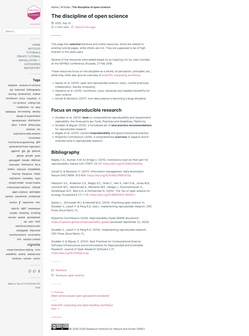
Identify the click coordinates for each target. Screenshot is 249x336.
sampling (24, 213)
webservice (33, 254)
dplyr (14, 124)
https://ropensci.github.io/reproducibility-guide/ (80, 221)
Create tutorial (28, 56)
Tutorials (33, 52)
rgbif (23, 208)
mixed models (32, 182)
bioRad (36, 94)
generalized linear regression (24, 146)
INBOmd (35, 160)
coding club (34, 102)
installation (34, 169)
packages (35, 191)
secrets (12, 217)
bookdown (12, 98)
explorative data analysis (27, 133)
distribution (34, 120)
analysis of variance (29, 85)
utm (19, 239)
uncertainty (34, 234)
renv (38, 202)
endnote (30, 129)
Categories (32, 64)
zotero (36, 258)
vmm (37, 249)
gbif (38, 142)
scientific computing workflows (121, 75)
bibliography (33, 89)
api (11, 89)
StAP (37, 221)
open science (20, 191)
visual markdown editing (20, 249)
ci (39, 98)
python (13, 202)
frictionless (34, 138)
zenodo (27, 258)
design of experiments (28, 116)
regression (28, 202)
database (11, 111)
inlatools (21, 169)
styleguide (22, 230)
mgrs (37, 178)
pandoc (9, 196)
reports (15, 208)
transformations (17, 234)
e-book (23, 124)
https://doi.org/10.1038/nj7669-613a (109, 175)
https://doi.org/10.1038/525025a (122, 163)
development (19, 120)
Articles (34, 48)
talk (126, 59)
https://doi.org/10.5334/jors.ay (69, 253)
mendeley (27, 178)
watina (22, 254)
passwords (21, 196)
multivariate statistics (18, 187)
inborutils (14, 164)
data (37, 107)
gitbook (36, 151)
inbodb (25, 160)
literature (27, 173)
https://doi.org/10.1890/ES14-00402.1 (112, 194)
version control (31, 239)
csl (32, 107)
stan (31, 221)
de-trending (24, 111)
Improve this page (85, 27)
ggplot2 (15, 151)
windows (17, 258)
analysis (12, 85)
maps (37, 173)
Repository (32, 68)
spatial (21, 217)
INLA (37, 164)
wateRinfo (11, 254)
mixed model (16, 182)
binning (12, 94)
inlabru (11, 169)
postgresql (34, 196)
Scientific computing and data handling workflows (82, 306)
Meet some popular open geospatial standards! (80, 294)
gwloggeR (14, 160)
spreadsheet (33, 217)
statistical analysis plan (27, 226)
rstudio (13, 213)
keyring (16, 173)
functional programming (21, 142)
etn (38, 129)
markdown (15, 178)
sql (25, 221)
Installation (28, 60)
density (36, 111)
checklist (32, 98)
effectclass (34, 124)
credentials (23, 107)
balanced (20, 89)
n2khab (36, 187)
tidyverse (35, 230)
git (28, 151)
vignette (33, 244)
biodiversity (24, 94)
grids (37, 155)
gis (23, 151)
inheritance (27, 164)
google (29, 155)
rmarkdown (34, 208)
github (20, 155)
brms (22, 98)
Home (36, 44)
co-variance (19, 102)
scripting (35, 213)
